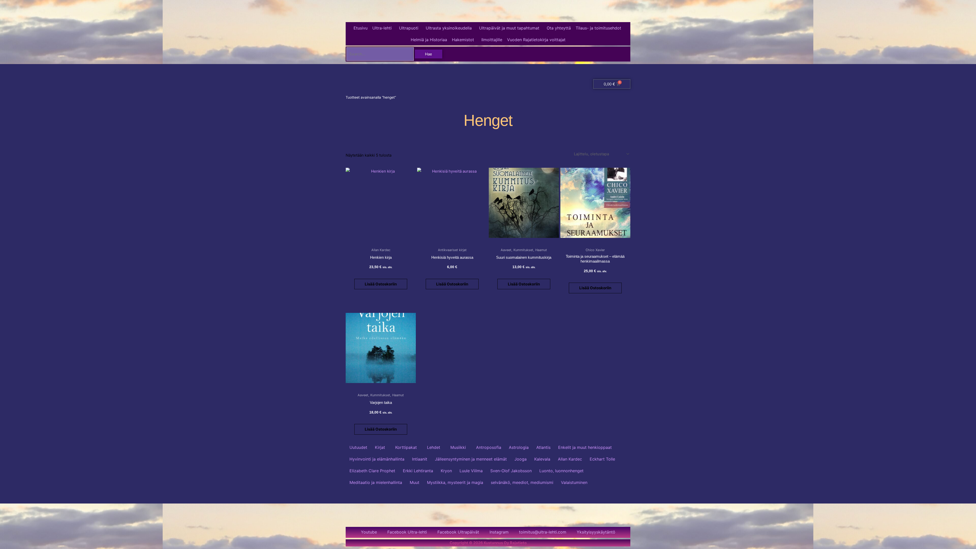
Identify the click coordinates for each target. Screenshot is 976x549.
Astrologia (519, 447)
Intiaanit (419, 459)
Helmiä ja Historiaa (429, 39)
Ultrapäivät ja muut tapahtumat (509, 27)
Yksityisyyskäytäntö (596, 532)
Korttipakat (406, 447)
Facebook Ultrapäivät (458, 532)
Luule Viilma (471, 470)
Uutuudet (358, 447)
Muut (414, 482)
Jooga (520, 459)
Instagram (499, 532)
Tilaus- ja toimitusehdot (598, 27)
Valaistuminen (574, 482)
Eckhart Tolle (602, 459)
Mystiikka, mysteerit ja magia (455, 482)
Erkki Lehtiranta (418, 470)
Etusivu (361, 27)
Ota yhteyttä (559, 27)
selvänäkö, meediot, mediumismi (522, 482)
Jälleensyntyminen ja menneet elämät (471, 459)
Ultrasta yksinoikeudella (449, 27)
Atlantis (543, 447)
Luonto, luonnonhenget (561, 470)
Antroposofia (488, 447)
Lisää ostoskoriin (381, 284)
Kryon (446, 470)
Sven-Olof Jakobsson (511, 470)
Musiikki (458, 447)
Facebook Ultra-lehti (407, 532)
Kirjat (380, 447)
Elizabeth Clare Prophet (372, 470)
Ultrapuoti (408, 27)
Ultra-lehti (382, 27)
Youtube (369, 532)
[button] (383, 28)
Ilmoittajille (491, 39)
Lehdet (433, 447)
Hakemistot (463, 39)
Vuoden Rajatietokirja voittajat (536, 39)
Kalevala (542, 459)
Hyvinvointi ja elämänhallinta (376, 459)
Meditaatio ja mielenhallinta (375, 482)
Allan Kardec (570, 459)
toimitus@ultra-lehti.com (542, 532)
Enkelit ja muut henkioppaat (585, 447)
